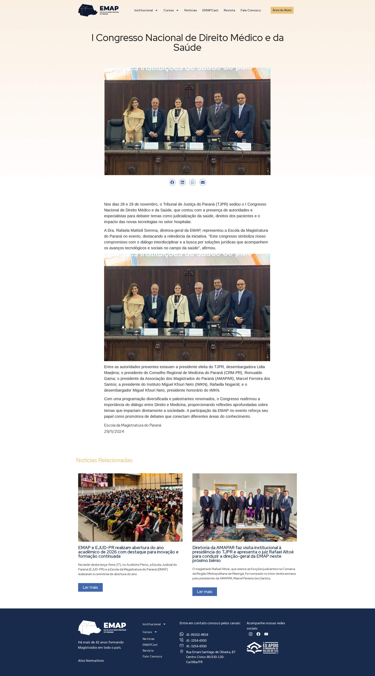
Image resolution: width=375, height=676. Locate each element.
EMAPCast (210, 10)
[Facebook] (258, 634)
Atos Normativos (91, 660)
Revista (229, 10)
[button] (172, 182)
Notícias (190, 10)
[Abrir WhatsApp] (365, 666)
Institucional (143, 10)
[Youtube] (266, 634)
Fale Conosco (251, 10)
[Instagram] (250, 634)
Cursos (168, 10)
